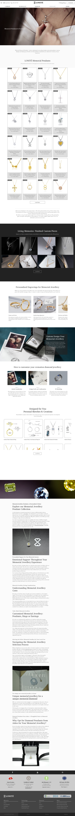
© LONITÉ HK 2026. (9, 814)
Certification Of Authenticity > (28, 787)
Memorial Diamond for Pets (62, 804)
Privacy (47, 814)
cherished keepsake (39, 525)
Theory (22, 802)
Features (40, 808)
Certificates (6, 806)
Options (40, 804)
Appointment (7, 2)
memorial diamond (29, 626)
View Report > (64, 787)
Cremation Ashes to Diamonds (62, 806)
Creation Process (24, 804)
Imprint (66, 814)
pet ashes (26, 513)
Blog (4, 808)
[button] (73, 44)
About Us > (10, 787)
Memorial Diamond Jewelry (62, 802)
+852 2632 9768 (15, 2)
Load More (37, 202)
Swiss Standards (6, 804)
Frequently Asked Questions (62, 808)
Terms (28, 814)
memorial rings (28, 649)
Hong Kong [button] (63, 3)
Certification (41, 806)
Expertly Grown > (46, 787)
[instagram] (62, 772)
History (5, 802)
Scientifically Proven (25, 808)
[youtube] (37, 772)
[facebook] (12, 772)
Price (40, 802)
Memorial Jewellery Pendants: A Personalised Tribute (26, 504)
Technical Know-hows (25, 806)
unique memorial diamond (24, 698)
